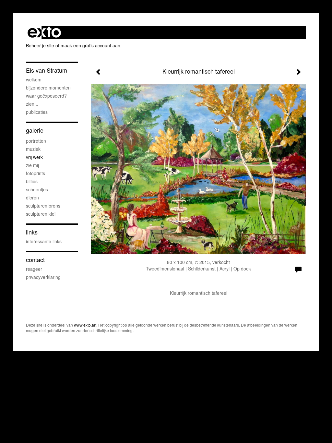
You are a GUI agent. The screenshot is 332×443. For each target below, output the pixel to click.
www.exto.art (85, 325)
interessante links (44, 241)
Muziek (33, 149)
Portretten (36, 141)
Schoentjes (37, 189)
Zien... (32, 104)
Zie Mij (32, 165)
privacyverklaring (43, 277)
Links (32, 232)
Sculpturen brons (43, 205)
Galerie (34, 130)
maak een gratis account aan (90, 45)
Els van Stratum (46, 70)
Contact (35, 260)
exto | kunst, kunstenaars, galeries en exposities (44, 32)
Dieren (32, 197)
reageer (34, 269)
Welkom (34, 79)
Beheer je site (40, 45)
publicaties (37, 112)
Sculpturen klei (40, 213)
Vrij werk (34, 157)
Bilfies (32, 181)
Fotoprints (35, 173)
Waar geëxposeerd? (46, 95)
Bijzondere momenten (48, 87)
